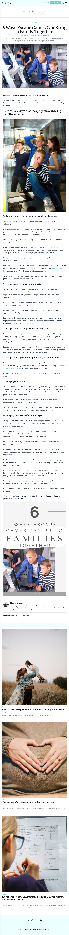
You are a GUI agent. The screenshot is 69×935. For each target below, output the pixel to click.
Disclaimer (49, 925)
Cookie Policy (38, 925)
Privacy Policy (26, 925)
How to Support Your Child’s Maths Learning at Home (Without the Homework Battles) (33, 898)
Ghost (47, 929)
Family (34, 23)
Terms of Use (61, 925)
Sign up (6, 925)
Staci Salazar (16, 603)
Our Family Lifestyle (30, 929)
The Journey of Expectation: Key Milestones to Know (28, 802)
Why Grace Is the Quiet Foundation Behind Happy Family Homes (34, 709)
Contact (15, 925)
